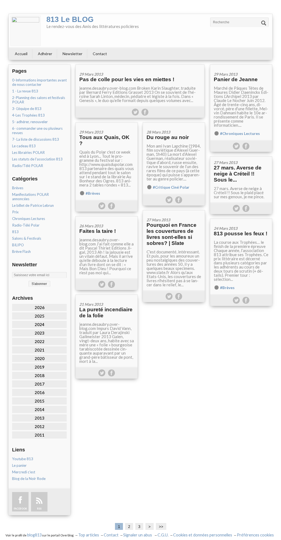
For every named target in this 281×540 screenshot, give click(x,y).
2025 (39, 315)
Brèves (17, 188)
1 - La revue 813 (25, 91)
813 (15, 232)
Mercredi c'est (23, 472)
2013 (39, 417)
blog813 (34, 535)
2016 (39, 392)
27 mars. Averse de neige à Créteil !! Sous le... (238, 174)
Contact (100, 53)
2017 (39, 383)
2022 (39, 341)
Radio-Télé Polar (26, 225)
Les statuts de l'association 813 (37, 159)
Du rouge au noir (168, 137)
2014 (39, 409)
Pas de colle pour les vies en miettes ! (126, 79)
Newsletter (72, 53)
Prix (15, 212)
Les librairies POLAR (28, 152)
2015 (39, 400)
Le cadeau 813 (24, 146)
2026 (39, 307)
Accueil (21, 53)
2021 (39, 349)
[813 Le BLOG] (25, 30)
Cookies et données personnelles (202, 535)
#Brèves (93, 193)
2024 (39, 324)
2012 (39, 426)
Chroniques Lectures (28, 218)
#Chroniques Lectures (240, 133)
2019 (39, 366)
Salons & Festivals (26, 238)
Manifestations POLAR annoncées (30, 196)
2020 (39, 358)
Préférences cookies (255, 535)
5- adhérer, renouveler (30, 122)
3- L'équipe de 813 (26, 108)
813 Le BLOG (70, 19)
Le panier (19, 465)
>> (161, 527)
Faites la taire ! (97, 231)
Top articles (88, 535)
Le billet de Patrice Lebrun (33, 205)
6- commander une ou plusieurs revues (37, 130)
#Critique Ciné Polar (171, 187)
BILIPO (18, 245)
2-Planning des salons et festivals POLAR (38, 99)
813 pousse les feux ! (240, 233)
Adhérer (45, 53)
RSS (39, 508)
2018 (39, 375)
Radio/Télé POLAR (27, 165)
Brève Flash (21, 251)
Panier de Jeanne (236, 79)
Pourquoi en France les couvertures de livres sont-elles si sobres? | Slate (171, 234)
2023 (39, 332)
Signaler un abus (138, 535)
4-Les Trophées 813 (28, 115)
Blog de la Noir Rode (29, 478)
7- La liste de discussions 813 (35, 139)
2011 (39, 434)
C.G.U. (163, 535)
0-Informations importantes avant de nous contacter (39, 82)
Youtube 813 (22, 459)
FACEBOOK (20, 508)
